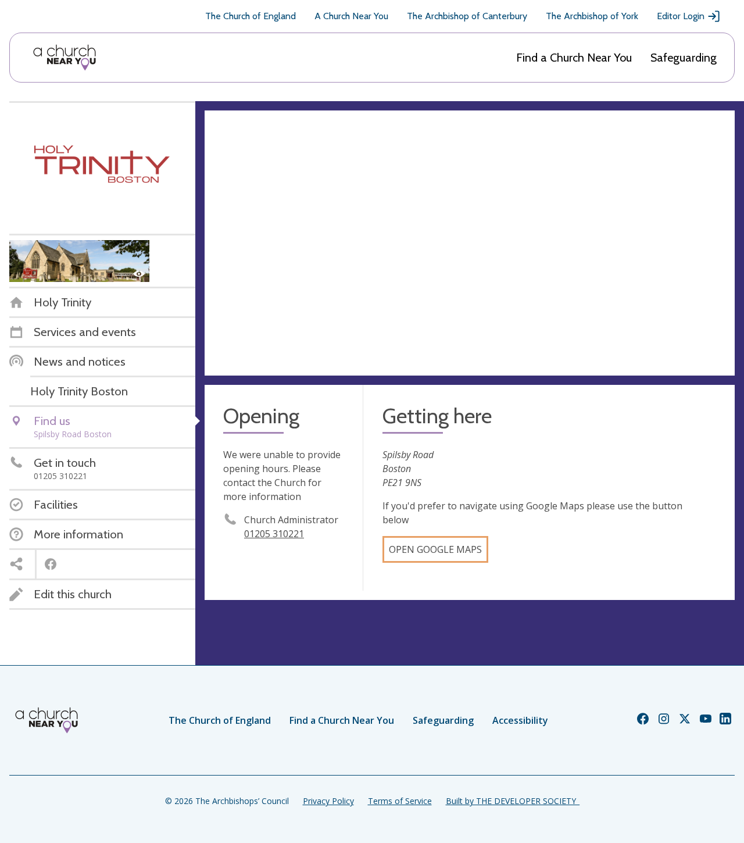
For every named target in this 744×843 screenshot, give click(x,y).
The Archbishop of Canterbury (467, 16)
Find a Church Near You (574, 58)
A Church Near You (351, 16)
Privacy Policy (328, 800)
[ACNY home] (64, 57)
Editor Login (680, 16)
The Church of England (250, 16)
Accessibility (520, 720)
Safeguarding (683, 58)
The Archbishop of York (592, 16)
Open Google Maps (435, 549)
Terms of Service (400, 800)
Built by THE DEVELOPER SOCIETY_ (513, 800)
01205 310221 (274, 533)
